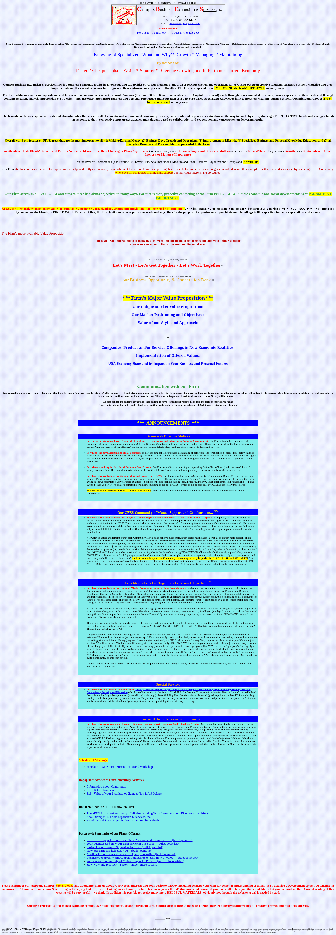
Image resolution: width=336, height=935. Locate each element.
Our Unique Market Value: (168, 306)
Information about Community (106, 786)
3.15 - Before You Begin (101, 790)
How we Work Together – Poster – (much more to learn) (123, 864)
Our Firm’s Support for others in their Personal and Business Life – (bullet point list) (140, 840)
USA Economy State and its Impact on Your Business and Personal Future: (168, 363)
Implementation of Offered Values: (168, 355)
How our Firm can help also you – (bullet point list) (119, 850)
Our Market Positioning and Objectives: (168, 314)
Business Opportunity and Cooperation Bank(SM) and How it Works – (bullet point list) (142, 857)
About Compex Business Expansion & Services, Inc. (119, 817)
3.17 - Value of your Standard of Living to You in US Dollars (124, 793)
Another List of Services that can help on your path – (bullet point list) (131, 854)
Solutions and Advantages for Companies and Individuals (123, 820)
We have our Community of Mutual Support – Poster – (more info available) (135, 861)
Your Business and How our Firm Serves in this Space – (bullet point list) (133, 843)
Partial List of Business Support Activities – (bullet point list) (125, 847)
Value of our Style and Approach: (168, 322)
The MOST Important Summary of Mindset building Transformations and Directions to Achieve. (148, 813)
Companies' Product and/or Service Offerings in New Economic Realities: (168, 347)
